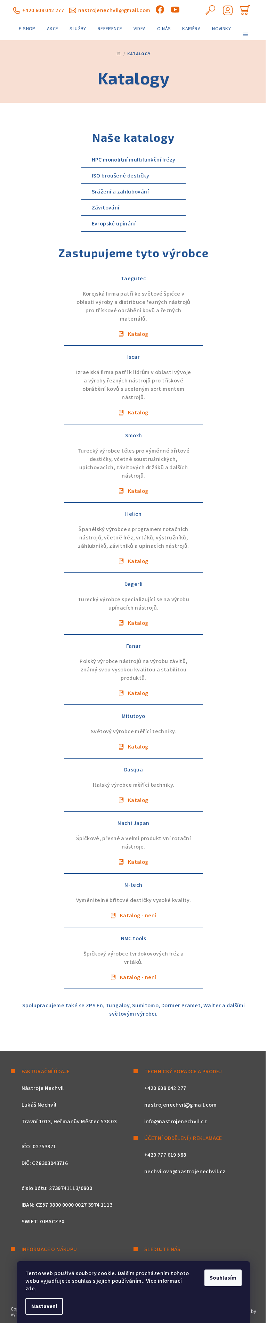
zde (30, 1288)
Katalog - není (138, 915)
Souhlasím (223, 1278)
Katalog (138, 334)
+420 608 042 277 (43, 10)
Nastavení (44, 1306)
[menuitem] (27, 29)
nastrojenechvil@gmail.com (114, 10)
